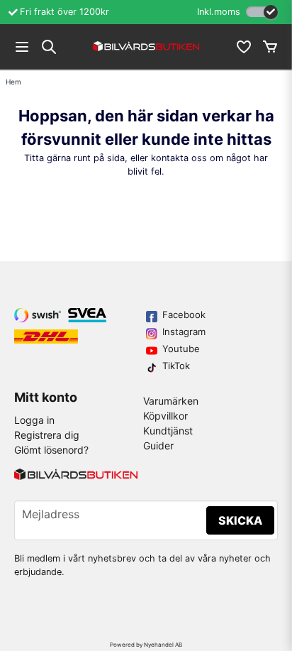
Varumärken (170, 401)
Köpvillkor (165, 416)
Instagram (184, 331)
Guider (158, 445)
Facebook (184, 314)
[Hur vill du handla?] (262, 11)
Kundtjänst (168, 431)
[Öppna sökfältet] (48, 47)
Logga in (34, 420)
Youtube (181, 348)
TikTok (176, 365)
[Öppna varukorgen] (270, 47)
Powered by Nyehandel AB (146, 644)
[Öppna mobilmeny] (22, 47)
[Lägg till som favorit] (243, 47)
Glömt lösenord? (51, 450)
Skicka (240, 520)
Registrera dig (46, 435)
